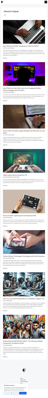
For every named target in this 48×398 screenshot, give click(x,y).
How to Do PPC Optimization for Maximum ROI (19, 216)
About (21, 383)
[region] (15, 389)
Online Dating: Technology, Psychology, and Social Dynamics (24, 256)
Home (21, 378)
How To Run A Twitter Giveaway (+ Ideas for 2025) (21, 46)
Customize (7, 393)
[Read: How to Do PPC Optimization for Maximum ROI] (24, 201)
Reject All (15, 393)
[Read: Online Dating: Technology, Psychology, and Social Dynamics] (24, 241)
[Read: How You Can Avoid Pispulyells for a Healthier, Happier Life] (24, 284)
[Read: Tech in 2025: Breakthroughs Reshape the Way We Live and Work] (24, 116)
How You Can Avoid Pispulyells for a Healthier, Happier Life (23, 299)
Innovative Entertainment (8, 177)
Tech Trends (5, 92)
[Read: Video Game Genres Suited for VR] (24, 160)
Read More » (5, 58)
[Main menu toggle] (46, 2)
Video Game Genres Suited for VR (15, 175)
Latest (4, 217)
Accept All (23, 393)
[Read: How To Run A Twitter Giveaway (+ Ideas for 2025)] (24, 31)
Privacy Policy (23, 379)
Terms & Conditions (24, 381)
